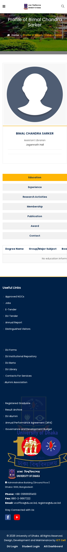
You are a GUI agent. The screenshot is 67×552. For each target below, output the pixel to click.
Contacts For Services (18, 375)
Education (34, 177)
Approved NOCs (14, 296)
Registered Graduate (17, 403)
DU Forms (11, 350)
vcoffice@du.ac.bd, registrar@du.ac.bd (33, 503)
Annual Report (13, 322)
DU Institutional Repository (21, 356)
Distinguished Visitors (17, 329)
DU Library (11, 369)
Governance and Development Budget (28, 429)
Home (15, 35)
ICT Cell (61, 540)
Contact (34, 235)
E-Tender (10, 309)
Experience (35, 187)
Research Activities (35, 197)
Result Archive (13, 409)
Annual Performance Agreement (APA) (28, 422)
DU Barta (10, 363)
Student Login (31, 546)
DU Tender (11, 316)
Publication (34, 216)
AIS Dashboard (53, 546)
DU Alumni (11, 416)
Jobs (8, 303)
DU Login (12, 546)
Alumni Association (16, 382)
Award (35, 226)
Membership (35, 206)
